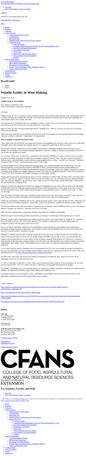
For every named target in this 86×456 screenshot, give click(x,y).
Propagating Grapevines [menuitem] (21, 50)
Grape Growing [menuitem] (10, 33)
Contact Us (8, 453)
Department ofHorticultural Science (8, 342)
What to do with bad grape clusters (24, 430)
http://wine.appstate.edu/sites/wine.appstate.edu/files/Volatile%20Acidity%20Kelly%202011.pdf (32, 301)
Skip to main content (7, 2)
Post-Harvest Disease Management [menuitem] (24, 48)
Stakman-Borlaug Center (9, 347)
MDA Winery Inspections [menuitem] (17, 63)
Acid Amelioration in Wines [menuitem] (18, 61)
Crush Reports (14, 413)
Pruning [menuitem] (16, 57)
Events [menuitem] (7, 75)
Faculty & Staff (10, 448)
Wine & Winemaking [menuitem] (12, 59)
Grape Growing (10, 410)
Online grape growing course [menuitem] (19, 35)
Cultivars (8, 408)
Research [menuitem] (8, 29)
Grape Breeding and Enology (10, 20)
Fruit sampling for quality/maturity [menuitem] (24, 56)
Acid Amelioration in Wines (18, 438)
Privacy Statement (6, 400)
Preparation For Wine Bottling (19, 442)
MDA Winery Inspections (17, 440)
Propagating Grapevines (21, 427)
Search (4, 13)
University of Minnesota (21, 399)
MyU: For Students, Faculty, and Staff (17, 9)
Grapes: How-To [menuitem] (14, 42)
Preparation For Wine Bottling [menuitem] (19, 65)
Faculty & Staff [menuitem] (10, 71)
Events (7, 451)
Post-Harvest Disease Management (24, 425)
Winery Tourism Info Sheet (18, 446)
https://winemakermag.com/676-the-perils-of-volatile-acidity (20, 292)
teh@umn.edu (5, 323)
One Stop (8, 7)
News (7, 87)
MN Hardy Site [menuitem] (14, 39)
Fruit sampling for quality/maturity (24, 432)
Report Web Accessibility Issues (21, 400)
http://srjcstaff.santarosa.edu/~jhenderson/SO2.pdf (34, 253)
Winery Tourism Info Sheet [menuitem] (18, 69)
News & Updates (10, 449)
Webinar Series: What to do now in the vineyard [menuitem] (25, 40)
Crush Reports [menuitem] (14, 37)
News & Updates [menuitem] (10, 73)
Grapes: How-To (14, 419)
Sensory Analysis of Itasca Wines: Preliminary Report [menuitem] (27, 67)
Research (8, 406)
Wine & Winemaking (12, 436)
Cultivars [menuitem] (8, 31)
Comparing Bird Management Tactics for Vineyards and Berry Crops (36, 423)
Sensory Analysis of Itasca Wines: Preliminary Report (27, 444)
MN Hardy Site (14, 415)
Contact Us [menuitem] (8, 76)
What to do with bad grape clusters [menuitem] (24, 54)
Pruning (16, 434)
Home (7, 85)
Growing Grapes (19, 421)
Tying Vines (17, 429)
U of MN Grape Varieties (9, 338)
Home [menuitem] (7, 27)
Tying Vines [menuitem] (17, 52)
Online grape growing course (19, 412)
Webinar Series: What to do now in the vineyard (25, 417)
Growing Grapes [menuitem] (19, 44)
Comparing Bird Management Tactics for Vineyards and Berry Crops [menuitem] (36, 46)
